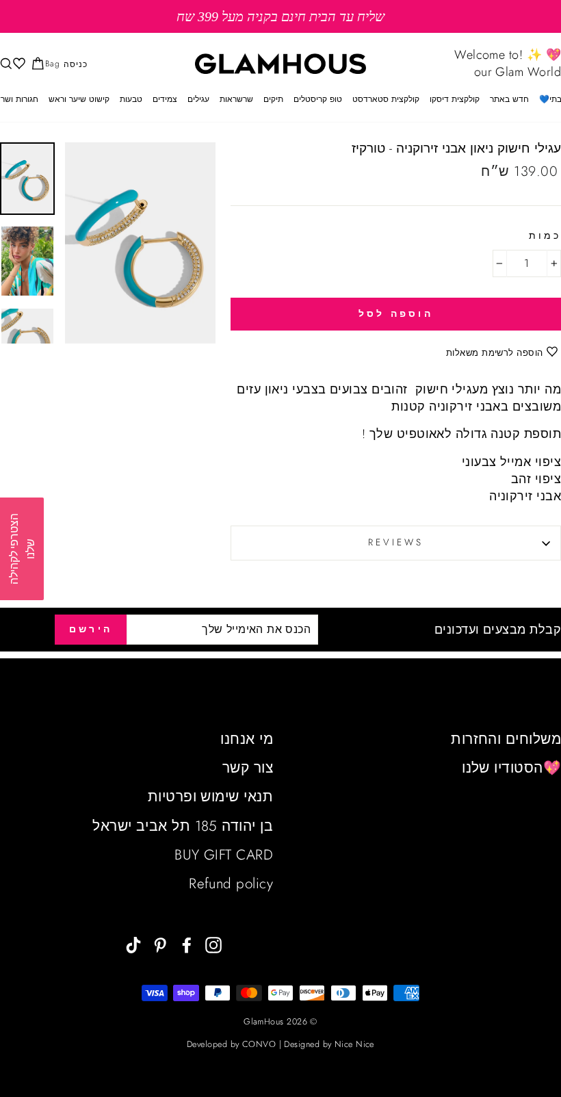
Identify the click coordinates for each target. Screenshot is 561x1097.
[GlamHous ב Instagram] (213, 944)
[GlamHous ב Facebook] (187, 944)
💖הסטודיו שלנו (511, 768)
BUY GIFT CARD (223, 854)
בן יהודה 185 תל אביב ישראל (182, 826)
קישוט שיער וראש (79, 99)
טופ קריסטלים (317, 99)
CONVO (259, 1044)
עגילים (198, 99)
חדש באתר (509, 99)
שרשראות (236, 99)
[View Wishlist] (18, 64)
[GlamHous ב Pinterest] (160, 944)
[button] (22, 549)
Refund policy (231, 883)
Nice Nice (354, 1044)
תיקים (273, 99)
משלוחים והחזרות (506, 739)
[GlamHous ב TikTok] (133, 944)
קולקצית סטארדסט (385, 99)
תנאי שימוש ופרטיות (210, 796)
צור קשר (247, 768)
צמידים (165, 99)
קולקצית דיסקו (455, 99)
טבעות (131, 99)
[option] (280, 16)
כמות (545, 236)
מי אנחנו (246, 739)
